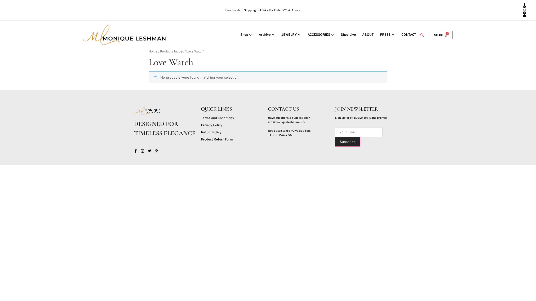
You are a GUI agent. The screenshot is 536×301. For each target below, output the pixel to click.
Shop (244, 35)
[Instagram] (524, 10)
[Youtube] (524, 16)
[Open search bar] (422, 35)
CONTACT (408, 35)
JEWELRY (289, 35)
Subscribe (348, 142)
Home (153, 51)
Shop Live (348, 35)
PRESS (385, 35)
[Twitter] (524, 7)
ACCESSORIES (319, 35)
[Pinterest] (524, 13)
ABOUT (368, 35)
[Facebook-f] (524, 4)
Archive (265, 35)
